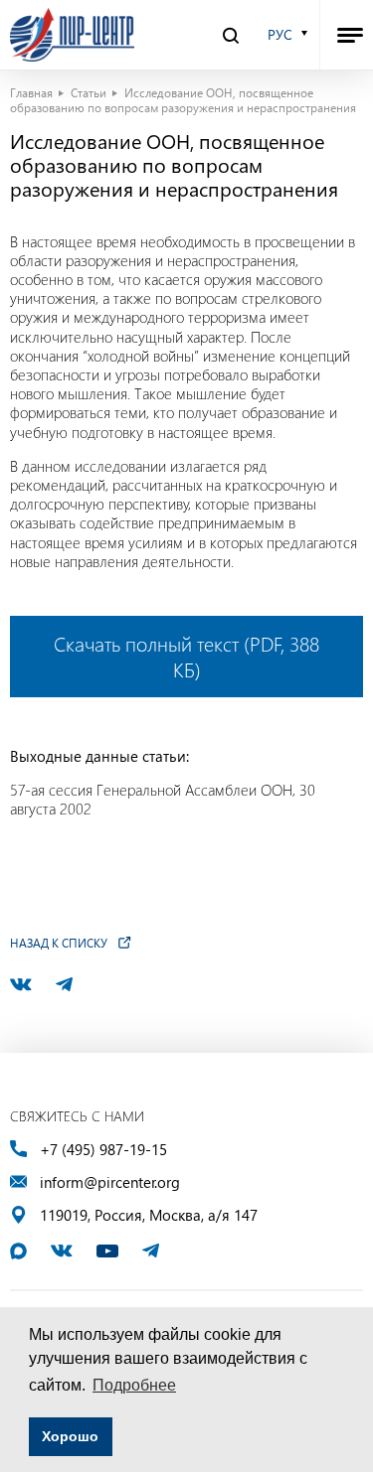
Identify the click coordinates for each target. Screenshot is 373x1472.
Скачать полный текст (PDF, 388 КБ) (186, 656)
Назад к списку (58, 943)
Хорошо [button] (70, 1436)
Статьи (88, 92)
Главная (31, 92)
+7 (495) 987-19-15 (103, 1149)
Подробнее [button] (134, 1385)
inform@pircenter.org (110, 1182)
